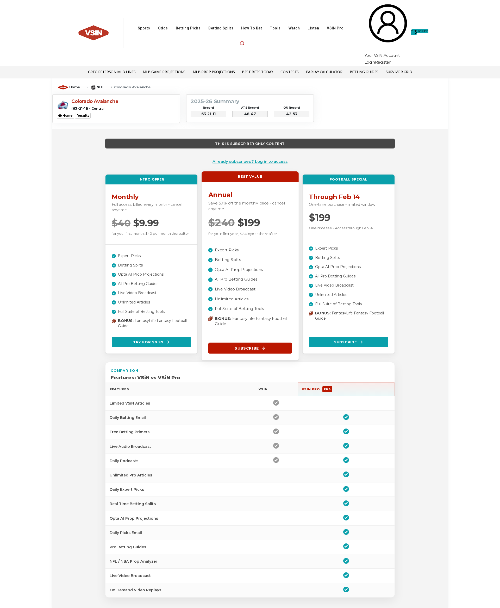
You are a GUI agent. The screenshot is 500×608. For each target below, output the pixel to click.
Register (383, 62)
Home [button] (67, 115)
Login (370, 62)
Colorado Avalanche (132, 87)
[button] (242, 43)
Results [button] (83, 115)
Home (74, 87)
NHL (100, 87)
